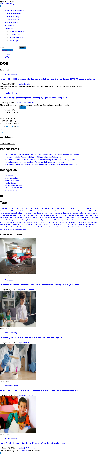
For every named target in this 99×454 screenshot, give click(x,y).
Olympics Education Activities (72, 224)
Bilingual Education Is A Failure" (75, 208)
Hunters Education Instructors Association (33, 222)
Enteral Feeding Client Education (50, 217)
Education (9, 25)
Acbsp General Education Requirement (53, 208)
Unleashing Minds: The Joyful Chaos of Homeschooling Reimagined (33, 157)
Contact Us (15, 34)
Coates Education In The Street (20, 213)
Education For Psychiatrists (69, 215)
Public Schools (11, 22)
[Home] (0, 6)
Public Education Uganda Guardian (38, 226)
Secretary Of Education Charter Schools (84, 226)
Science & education (14, 10)
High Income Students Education (50, 220)
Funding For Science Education (31, 220)
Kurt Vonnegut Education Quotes (87, 222)
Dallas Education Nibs (12, 215)
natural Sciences (13, 13)
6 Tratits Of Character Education (31, 208)
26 (7, 126)
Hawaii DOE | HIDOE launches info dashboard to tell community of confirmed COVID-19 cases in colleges (47, 79)
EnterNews (24, 450)
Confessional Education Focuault (39, 213)
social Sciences (12, 19)
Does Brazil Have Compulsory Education (31, 215)
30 (17, 126)
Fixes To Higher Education (13, 220)
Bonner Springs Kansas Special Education (53, 210)
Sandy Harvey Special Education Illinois (60, 226)
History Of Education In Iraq (86, 220)
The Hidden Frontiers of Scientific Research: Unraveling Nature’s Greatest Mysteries (40, 159)
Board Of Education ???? (34, 210)
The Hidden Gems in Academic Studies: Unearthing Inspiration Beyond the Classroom (41, 164)
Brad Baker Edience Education (75, 210)
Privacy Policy (16, 37)
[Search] (0, 45)
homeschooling (12, 16)
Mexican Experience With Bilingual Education (14, 224)
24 (1, 126)
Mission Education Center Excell (53, 224)
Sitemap (14, 40)
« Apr (2, 132)
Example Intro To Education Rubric (70, 217)
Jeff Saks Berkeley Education (68, 222)
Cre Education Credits (76, 213)
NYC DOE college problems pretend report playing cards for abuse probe (33, 98)
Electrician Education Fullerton (30, 217)
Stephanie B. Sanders (26, 84)
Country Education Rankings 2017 (60, 213)
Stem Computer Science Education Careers (13, 229)
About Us (9, 28)
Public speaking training (15, 185)
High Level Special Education (69, 220)
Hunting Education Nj (53, 222)
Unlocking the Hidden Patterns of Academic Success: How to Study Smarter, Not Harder (42, 155)
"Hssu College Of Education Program (11, 208)
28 (12, 126)
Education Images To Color (85, 215)
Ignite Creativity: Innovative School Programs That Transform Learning (34, 162)
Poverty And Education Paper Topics (16, 226)
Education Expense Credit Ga (52, 215)
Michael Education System (36, 224)
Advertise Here (17, 31)
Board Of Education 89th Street (17, 210)
